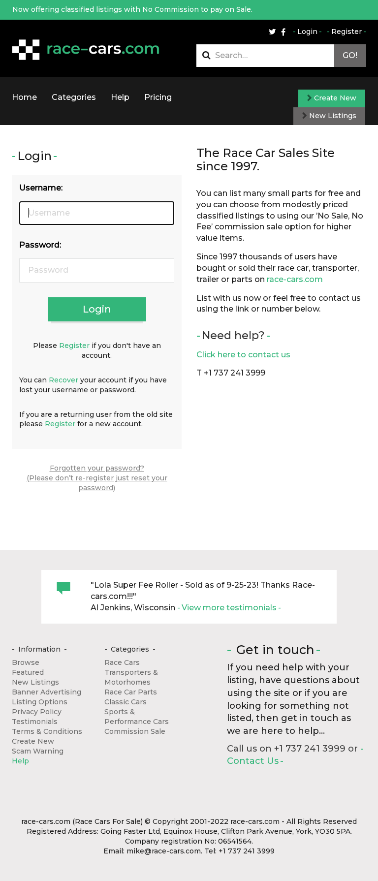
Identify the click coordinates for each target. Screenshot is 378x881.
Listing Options (39, 701)
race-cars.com (295, 279)
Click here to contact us (243, 354)
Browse (25, 662)
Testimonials (35, 721)
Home (24, 97)
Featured (28, 672)
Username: (41, 187)
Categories (74, 97)
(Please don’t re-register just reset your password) (97, 482)
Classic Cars (125, 701)
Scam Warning (37, 751)
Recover (63, 380)
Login (307, 31)
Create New (334, 98)
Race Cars (122, 662)
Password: (40, 245)
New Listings (331, 115)
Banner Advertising (46, 692)
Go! (350, 55)
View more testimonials (229, 607)
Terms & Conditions (47, 731)
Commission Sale (134, 731)
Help (120, 97)
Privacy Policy (37, 711)
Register (346, 31)
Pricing (158, 97)
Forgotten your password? (97, 468)
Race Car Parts (130, 692)
